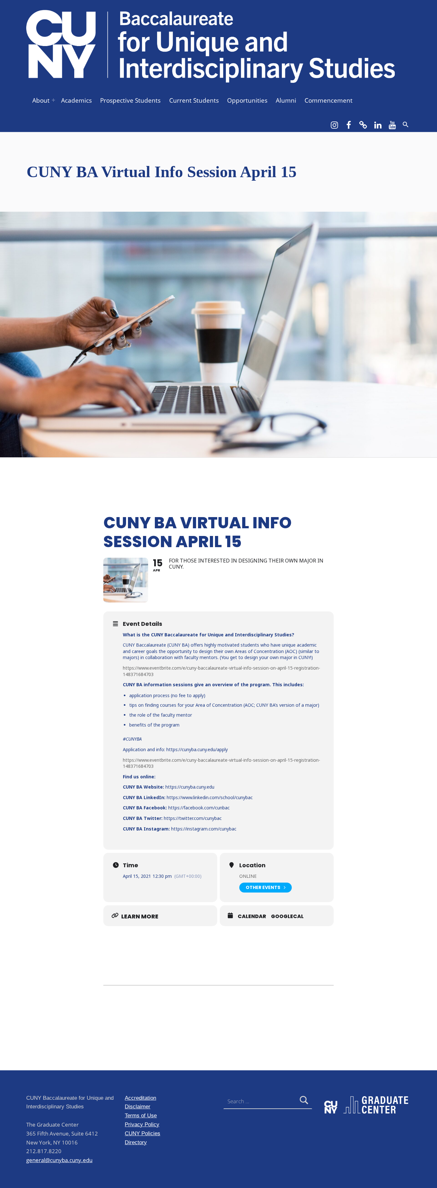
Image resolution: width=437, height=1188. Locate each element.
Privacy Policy (142, 1124)
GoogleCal (287, 916)
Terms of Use (141, 1115)
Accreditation (140, 1098)
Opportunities (247, 100)
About (41, 100)
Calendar (252, 916)
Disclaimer (137, 1106)
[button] (405, 124)
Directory (136, 1142)
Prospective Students (130, 100)
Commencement (329, 100)
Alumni (286, 100)
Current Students (194, 100)
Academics (76, 100)
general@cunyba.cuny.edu (59, 1160)
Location (252, 865)
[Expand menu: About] (53, 100)
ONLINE (248, 876)
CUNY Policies (142, 1133)
